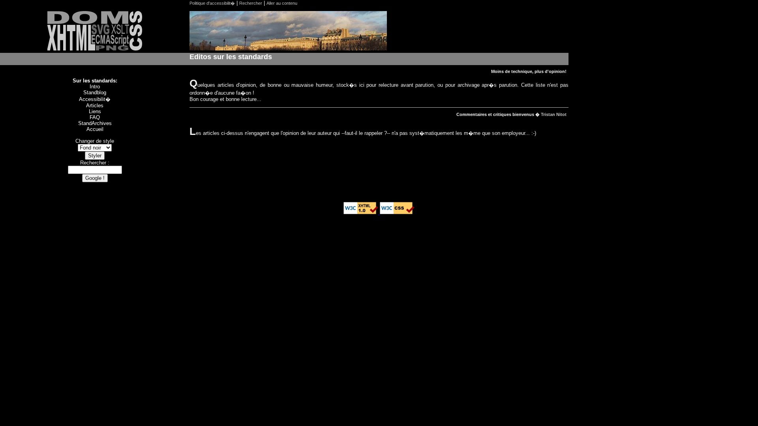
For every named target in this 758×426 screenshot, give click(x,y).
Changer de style (94, 141)
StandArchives (95, 123)
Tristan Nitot (554, 114)
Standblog (94, 92)
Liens (95, 111)
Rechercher (250, 3)
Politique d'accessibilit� (212, 3)
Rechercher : (94, 163)
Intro (95, 87)
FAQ (95, 117)
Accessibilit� (95, 99)
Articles (94, 105)
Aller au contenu (281, 3)
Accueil (94, 129)
